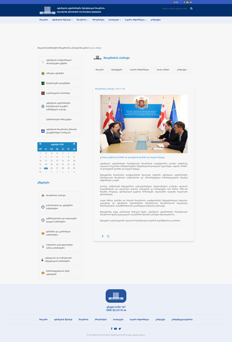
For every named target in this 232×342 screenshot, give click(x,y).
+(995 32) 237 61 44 (116, 310)
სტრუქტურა (116, 70)
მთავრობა (83, 319)
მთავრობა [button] (82, 20)
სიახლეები (118, 319)
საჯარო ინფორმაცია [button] (135, 20)
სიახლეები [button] (114, 20)
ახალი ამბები (163, 70)
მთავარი (43, 20)
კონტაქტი (156, 20)
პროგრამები (98, 20)
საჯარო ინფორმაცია (139, 70)
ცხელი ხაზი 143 (116, 307)
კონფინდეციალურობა (182, 319)
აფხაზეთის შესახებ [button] (61, 20)
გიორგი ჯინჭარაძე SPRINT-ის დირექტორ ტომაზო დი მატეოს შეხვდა (132, 157)
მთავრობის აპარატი (105, 89)
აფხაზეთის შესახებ (63, 319)
